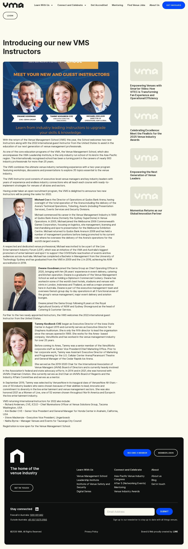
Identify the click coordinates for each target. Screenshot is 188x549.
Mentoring (117, 5)
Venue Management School (92, 476)
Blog (153, 480)
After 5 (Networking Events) (130, 483)
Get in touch (158, 484)
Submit (164, 511)
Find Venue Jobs (136, 5)
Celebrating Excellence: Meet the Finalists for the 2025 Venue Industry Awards (146, 135)
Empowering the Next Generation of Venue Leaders (143, 175)
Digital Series (84, 491)
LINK (175, 531)
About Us (154, 5)
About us (156, 476)
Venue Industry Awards (127, 491)
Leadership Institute (88, 480)
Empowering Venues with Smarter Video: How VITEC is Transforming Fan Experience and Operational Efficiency (146, 92)
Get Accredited (99, 5)
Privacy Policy (91, 531)
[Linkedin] (37, 509)
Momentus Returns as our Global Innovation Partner (146, 212)
